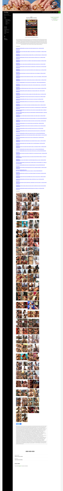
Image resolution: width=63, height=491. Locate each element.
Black (30, 451)
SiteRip (5, 33)
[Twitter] (0, 5)
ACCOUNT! (55, 20)
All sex (27, 451)
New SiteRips (5, 28)
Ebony (33, 451)
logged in (20, 465)
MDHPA (7, 21)
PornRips (6, 12)
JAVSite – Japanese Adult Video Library (54, 18)
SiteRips (57, 12)
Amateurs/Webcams (8, 20)
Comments (5, 39)
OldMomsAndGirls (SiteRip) (19, 456)
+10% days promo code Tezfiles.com (47, 12)
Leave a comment (34, 19)
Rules (54, 12)
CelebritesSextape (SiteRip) (19, 459)
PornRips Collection (7, 19)
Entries (5, 38)
